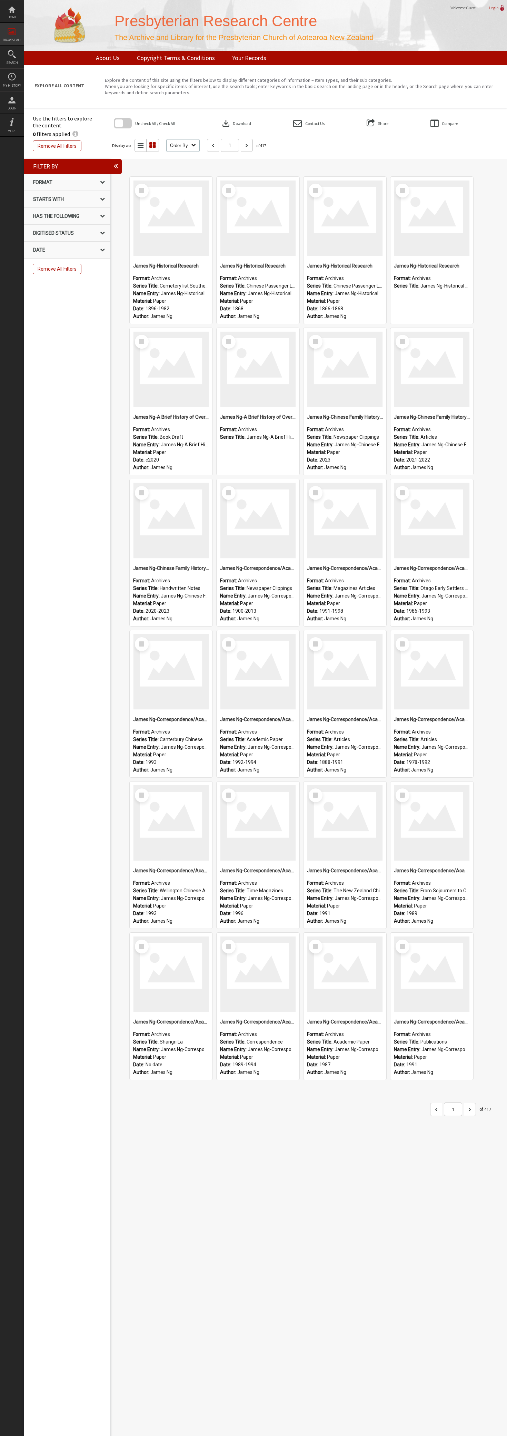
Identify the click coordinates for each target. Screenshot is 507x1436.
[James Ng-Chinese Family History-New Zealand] (345, 369)
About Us (108, 58)
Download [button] (236, 123)
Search (12, 62)
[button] (309, 123)
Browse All (12, 40)
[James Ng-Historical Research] (171, 218)
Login (12, 108)
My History (12, 85)
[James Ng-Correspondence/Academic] (258, 521)
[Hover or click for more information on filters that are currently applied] (75, 133)
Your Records (249, 58)
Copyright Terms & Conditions (176, 58)
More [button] (12, 131)
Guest (471, 7)
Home (12, 17)
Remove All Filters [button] (57, 146)
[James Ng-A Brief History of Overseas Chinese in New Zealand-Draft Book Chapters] (171, 369)
